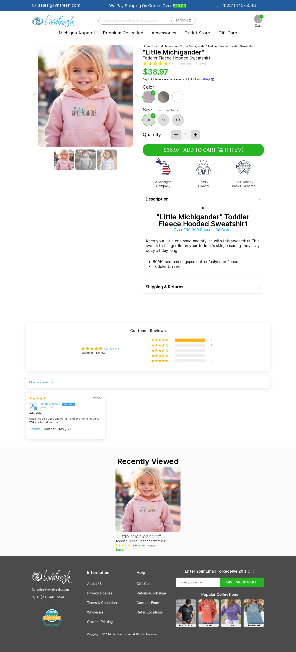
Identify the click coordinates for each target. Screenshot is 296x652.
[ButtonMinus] (176, 135)
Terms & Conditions (103, 603)
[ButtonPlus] (195, 135)
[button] (155, 63)
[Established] (254, 611)
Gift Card (227, 32)
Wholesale (95, 612)
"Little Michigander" (138, 536)
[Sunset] (208, 611)
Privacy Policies (99, 593)
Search (182, 20)
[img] (37, 398)
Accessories (163, 32)
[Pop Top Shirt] (186, 611)
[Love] (231, 611)
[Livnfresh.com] (53, 21)
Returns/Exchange (151, 593)
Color (148, 87)
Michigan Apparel (77, 32)
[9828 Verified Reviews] (52, 625)
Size (147, 109)
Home (147, 46)
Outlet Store (197, 32)
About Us (94, 583)
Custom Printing (100, 622)
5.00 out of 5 (112, 348)
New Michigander (165, 46)
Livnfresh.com (121, 634)
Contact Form (148, 603)
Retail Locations (150, 612)
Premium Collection (123, 32)
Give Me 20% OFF (241, 582)
